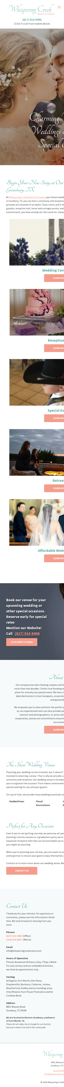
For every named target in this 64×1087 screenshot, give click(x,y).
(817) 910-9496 (32, 19)
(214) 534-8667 (14, 939)
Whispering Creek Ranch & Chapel (27, 197)
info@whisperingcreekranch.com (23, 950)
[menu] (59, 7)
